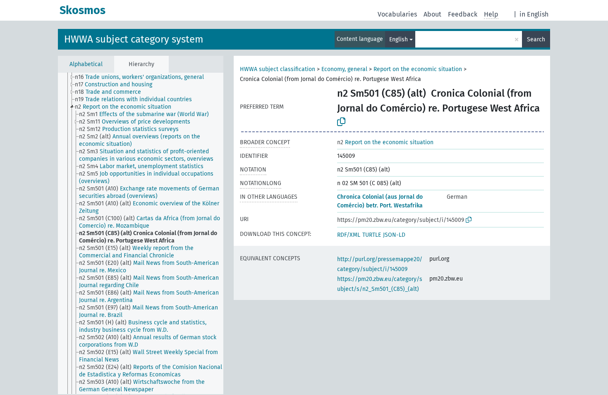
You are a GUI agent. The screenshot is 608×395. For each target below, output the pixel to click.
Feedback (462, 14)
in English (533, 14)
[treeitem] (142, 77)
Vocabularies (397, 14)
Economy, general (344, 69)
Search (536, 39)
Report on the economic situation (417, 69)
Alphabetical (86, 64)
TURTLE (371, 234)
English (398, 39)
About (432, 14)
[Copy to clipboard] (341, 122)
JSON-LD (394, 234)
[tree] (140, 233)
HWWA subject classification (277, 69)
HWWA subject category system (133, 39)
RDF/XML (348, 234)
